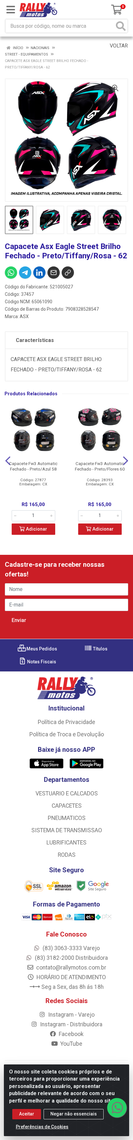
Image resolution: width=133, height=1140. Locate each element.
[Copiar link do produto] (68, 272)
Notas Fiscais (41, 661)
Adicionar (36, 529)
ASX (24, 316)
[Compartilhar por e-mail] (53, 272)
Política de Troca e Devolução (66, 734)
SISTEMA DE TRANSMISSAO (66, 830)
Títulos (99, 648)
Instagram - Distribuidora (70, 1024)
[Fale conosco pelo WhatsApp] (117, 1107)
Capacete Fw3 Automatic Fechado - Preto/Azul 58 (33, 466)
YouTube (70, 1044)
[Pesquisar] (121, 26)
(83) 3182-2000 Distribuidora (71, 958)
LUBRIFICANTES (66, 842)
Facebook (70, 1034)
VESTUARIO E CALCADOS (67, 793)
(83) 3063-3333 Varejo (70, 948)
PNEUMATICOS (67, 818)
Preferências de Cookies (42, 1126)
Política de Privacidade (66, 722)
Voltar (118, 46)
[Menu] (10, 10)
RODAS (67, 855)
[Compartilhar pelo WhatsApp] (11, 272)
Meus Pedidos (41, 648)
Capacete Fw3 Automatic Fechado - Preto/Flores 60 (100, 466)
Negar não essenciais (73, 1113)
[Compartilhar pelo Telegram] (25, 272)
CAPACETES (67, 806)
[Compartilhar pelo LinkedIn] (39, 272)
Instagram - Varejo (71, 1014)
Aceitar (26, 1113)
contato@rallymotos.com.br (70, 967)
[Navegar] (8, 461)
